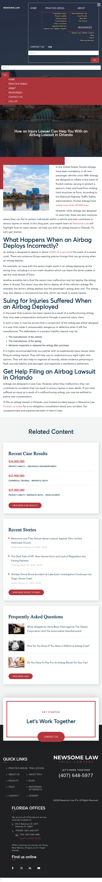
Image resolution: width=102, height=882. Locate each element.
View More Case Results (25, 505)
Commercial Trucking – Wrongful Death (28, 481)
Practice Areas (17, 84)
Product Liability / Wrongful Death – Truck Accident (34, 495)
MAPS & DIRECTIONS (30, 838)
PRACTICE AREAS (17, 768)
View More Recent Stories (26, 592)
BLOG (32, 781)
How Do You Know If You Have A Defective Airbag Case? (58, 645)
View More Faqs (20, 676)
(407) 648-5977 (76, 775)
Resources (15, 92)
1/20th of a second (59, 252)
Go (5, 75)
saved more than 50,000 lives (72, 205)
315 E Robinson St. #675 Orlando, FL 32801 (26, 825)
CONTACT (13, 796)
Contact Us (15, 97)
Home (11, 79)
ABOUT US (14, 774)
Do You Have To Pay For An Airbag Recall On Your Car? (57, 662)
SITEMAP (33, 796)
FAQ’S (11, 787)
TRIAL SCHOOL (36, 768)
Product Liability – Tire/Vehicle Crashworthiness (32, 466)
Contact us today (13, 406)
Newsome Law (81, 223)
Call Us (12, 101)
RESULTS (13, 781)
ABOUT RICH (35, 774)
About (12, 88)
